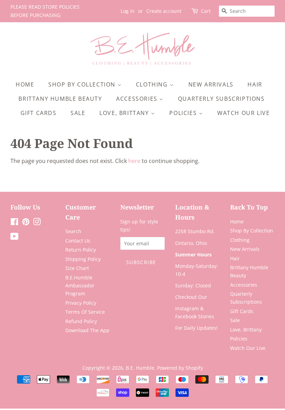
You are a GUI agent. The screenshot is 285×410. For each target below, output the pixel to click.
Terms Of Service (85, 312)
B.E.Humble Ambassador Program (80, 285)
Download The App (87, 330)
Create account (163, 11)
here (134, 161)
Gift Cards (39, 113)
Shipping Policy (83, 259)
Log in (128, 11)
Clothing (153, 84)
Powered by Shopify (180, 367)
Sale (78, 113)
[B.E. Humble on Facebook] (14, 223)
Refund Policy (81, 321)
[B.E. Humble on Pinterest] (26, 223)
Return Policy (80, 249)
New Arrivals (211, 84)
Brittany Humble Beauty (60, 98)
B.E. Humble (140, 367)
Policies (183, 113)
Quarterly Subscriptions (221, 98)
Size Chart (77, 268)
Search (73, 231)
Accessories (137, 98)
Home (25, 84)
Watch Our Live (243, 113)
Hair (254, 84)
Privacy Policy (80, 303)
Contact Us (77, 240)
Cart (206, 11)
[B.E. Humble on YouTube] (14, 237)
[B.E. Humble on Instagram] (37, 223)
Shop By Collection (82, 84)
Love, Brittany (125, 113)
